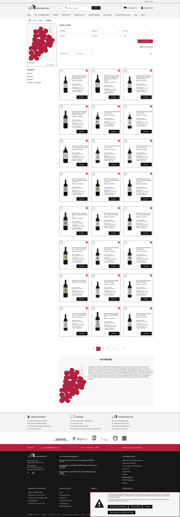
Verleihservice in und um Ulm (36, 503)
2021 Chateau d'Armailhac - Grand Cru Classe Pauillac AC (111, 315)
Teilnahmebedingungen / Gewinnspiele (70, 514)
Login (151, 1)
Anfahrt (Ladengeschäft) (35, 492)
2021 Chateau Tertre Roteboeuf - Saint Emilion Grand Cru (79, 215)
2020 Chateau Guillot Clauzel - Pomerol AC (144, 146)
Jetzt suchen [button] (96, 8)
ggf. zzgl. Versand (79, 88)
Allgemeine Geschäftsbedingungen (132, 460)
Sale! (136, 15)
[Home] (28, 20)
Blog (143, 15)
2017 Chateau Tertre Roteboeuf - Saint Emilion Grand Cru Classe (111, 180)
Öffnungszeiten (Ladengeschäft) (38, 498)
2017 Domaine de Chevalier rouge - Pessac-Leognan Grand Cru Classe (79, 77)
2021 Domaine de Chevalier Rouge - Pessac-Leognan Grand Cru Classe (79, 113)
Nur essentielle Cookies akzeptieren (121, 512)
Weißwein (30, 76)
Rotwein (48, 20)
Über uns (83, 514)
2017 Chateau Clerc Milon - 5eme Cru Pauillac (111, 281)
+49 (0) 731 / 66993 (92, 448)
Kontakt (147, 1)
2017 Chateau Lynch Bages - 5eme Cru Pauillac (144, 314)
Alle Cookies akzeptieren (118, 506)
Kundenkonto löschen (66, 501)
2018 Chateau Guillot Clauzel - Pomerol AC (144, 112)
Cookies (147, 506)
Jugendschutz (126, 471)
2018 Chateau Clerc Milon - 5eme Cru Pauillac (143, 281)
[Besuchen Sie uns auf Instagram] (33, 473)
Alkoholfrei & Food (123, 15)
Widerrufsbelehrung (128, 480)
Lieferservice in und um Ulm (36, 495)
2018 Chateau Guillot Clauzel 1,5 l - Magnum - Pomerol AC (80, 146)
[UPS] (94, 438)
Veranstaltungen (33, 501)
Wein (29, 15)
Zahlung (124, 483)
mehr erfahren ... (51, 64)
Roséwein (30, 79)
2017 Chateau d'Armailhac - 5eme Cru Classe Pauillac (79, 314)
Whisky (55, 15)
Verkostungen (94, 15)
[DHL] (61, 439)
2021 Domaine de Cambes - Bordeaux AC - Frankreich (79, 281)
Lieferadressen (64, 503)
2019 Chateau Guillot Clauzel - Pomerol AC (112, 146)
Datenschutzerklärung (128, 463)
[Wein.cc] (104, 439)
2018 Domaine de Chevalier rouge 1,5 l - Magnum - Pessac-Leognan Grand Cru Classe (111, 78)
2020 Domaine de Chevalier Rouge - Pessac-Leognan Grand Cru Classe (144, 77)
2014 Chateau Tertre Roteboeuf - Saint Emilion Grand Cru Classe (79, 180)
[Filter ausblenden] (151, 54)
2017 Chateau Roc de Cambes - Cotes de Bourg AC (111, 214)
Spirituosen (66, 15)
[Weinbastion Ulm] (45, 7)
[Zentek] (115, 438)
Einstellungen (135, 506)
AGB (58, 514)
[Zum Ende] (124, 349)
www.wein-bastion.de (135, 448)
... (118, 349)
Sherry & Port (79, 15)
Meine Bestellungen (65, 506)
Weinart (41, 20)
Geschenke (107, 15)
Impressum (125, 469)
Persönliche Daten (65, 495)
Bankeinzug (63, 498)
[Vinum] (124, 438)
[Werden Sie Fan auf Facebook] (28, 473)
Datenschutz (51, 514)
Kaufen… (82, 97)
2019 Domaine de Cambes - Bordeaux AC (143, 248)
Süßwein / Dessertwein (34, 82)
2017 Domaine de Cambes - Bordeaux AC (111, 248)
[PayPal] (80, 439)
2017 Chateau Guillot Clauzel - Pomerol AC (112, 112)
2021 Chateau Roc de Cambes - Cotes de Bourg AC (79, 248)
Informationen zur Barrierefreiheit (132, 466)
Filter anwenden (145, 41)
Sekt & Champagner (41, 15)
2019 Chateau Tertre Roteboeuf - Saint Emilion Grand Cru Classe (144, 180)
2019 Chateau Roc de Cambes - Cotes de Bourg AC (143, 214)
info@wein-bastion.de (53, 448)
